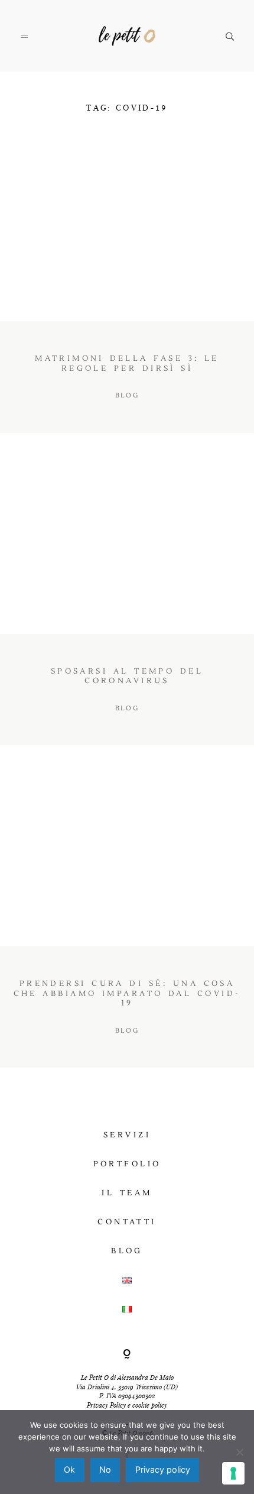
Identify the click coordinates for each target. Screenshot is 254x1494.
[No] (239, 1452)
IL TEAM (127, 1193)
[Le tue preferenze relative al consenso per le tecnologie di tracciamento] (233, 1473)
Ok (69, 1469)
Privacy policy (162, 1469)
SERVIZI (127, 1135)
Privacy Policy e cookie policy (127, 1405)
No (105, 1469)
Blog (127, 1251)
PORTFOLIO (127, 1164)
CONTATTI (126, 1222)
